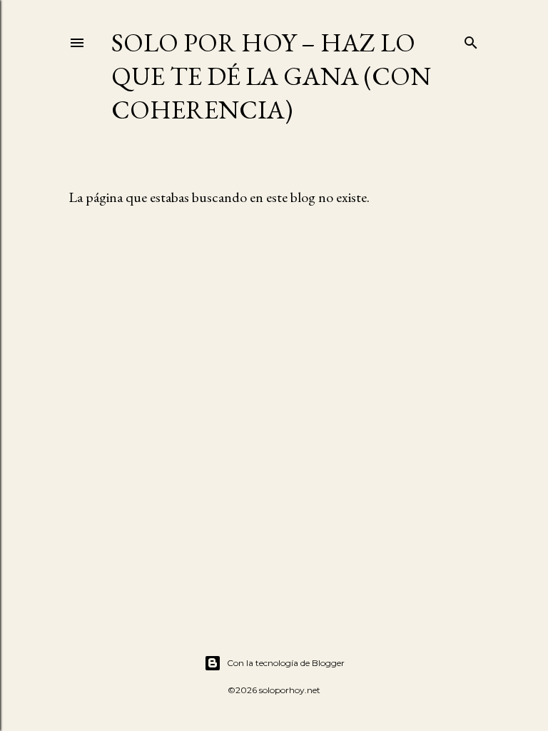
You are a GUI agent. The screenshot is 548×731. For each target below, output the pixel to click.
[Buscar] (471, 40)
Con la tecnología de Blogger (286, 662)
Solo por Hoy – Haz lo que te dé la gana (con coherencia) (271, 76)
